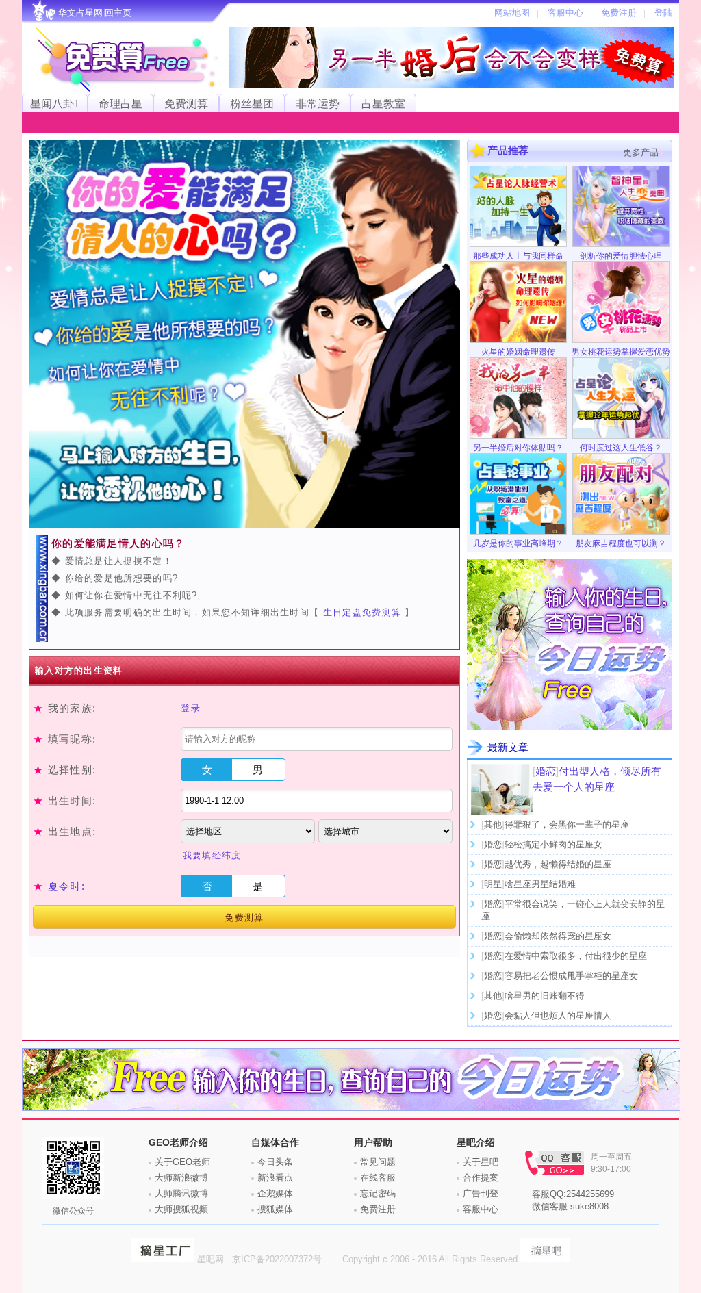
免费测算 (244, 917)
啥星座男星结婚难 (540, 884)
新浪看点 (275, 1178)
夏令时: (66, 886)
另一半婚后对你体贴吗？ (518, 447)
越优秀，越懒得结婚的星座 (558, 864)
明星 (493, 884)
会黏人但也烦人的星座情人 (558, 1015)
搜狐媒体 (275, 1209)
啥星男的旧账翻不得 (545, 995)
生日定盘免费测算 (364, 612)
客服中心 (480, 1209)
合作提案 (480, 1178)
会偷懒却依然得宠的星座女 (558, 936)
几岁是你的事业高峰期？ (518, 543)
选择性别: (64, 770)
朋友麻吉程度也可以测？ (621, 543)
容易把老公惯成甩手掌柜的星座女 (571, 976)
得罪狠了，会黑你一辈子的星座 (567, 824)
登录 (191, 708)
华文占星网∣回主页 (94, 13)
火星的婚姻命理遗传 (518, 352)
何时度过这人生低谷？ (621, 447)
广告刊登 (480, 1193)
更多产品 (641, 152)
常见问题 (378, 1162)
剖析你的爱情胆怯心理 (621, 256)
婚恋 (545, 771)
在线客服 (378, 1178)
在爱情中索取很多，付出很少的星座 (576, 956)
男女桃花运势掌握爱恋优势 (621, 352)
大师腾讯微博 (181, 1193)
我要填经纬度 (212, 855)
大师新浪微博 (181, 1178)
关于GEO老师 (182, 1162)
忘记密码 (378, 1193)
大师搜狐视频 (181, 1209)
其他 (493, 824)
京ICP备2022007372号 (278, 1259)
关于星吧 (480, 1162)
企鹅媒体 (275, 1193)
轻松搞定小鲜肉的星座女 (553, 844)
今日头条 (275, 1162)
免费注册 (378, 1209)
